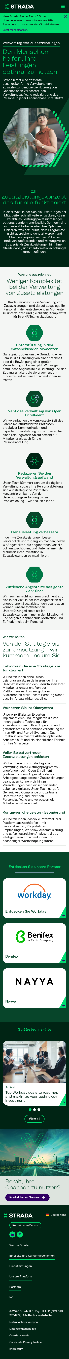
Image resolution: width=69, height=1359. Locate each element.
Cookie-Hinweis (19, 1335)
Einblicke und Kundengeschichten (32, 1255)
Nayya (10, 1001)
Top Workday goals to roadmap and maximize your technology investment (31, 1097)
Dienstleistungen (20, 1266)
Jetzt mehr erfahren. (15, 30)
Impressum (16, 1349)
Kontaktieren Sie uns (24, 1197)
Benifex (11, 956)
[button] (30, 1109)
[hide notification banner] (66, 16)
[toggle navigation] (63, 7)
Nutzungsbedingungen (23, 1322)
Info (11, 1297)
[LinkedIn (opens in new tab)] (12, 1234)
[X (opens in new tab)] (20, 1234)
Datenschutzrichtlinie (22, 1328)
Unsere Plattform (20, 1276)
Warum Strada (19, 1245)
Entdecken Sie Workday (25, 911)
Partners (15, 1287)
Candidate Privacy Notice (25, 1342)
